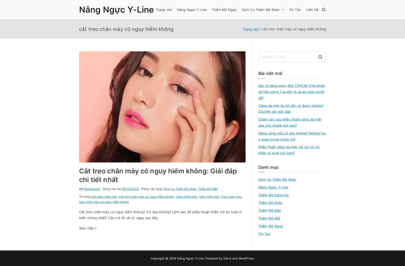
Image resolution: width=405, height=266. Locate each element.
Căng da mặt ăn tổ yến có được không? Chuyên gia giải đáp (290, 109)
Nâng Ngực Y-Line (116, 9)
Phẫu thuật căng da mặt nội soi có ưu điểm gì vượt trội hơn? (289, 150)
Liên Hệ (312, 10)
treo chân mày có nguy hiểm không (104, 202)
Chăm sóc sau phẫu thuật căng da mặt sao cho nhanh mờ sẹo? (289, 122)
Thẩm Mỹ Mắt (208, 189)
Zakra (227, 258)
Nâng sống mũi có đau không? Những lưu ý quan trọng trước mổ (292, 136)
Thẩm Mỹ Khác (270, 203)
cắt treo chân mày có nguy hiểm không (146, 196)
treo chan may (231, 196)
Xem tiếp (86, 228)
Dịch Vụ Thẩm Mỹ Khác (261, 10)
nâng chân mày (186, 196)
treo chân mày (209, 196)
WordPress (246, 258)
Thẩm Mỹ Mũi (269, 218)
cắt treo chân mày (104, 196)
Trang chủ (164, 10)
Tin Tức (295, 10)
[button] (282, 10)
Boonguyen (92, 189)
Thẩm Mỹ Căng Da (273, 195)
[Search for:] (292, 57)
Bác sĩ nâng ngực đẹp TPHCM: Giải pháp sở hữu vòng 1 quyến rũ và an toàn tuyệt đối (291, 92)
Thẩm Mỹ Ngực (224, 10)
